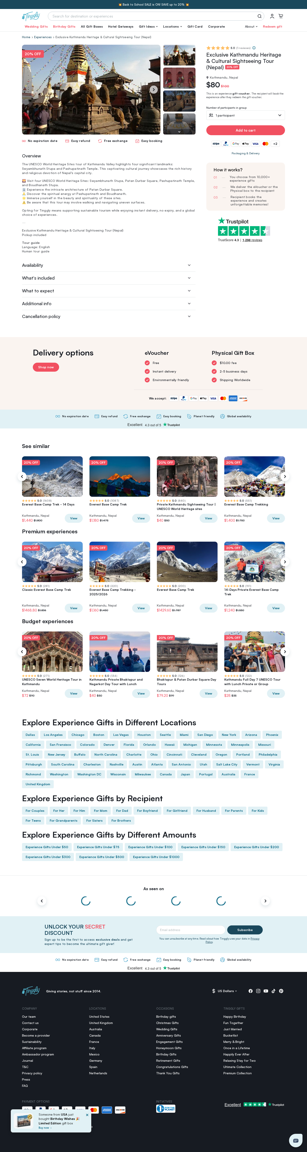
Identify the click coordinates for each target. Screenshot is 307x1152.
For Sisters (94, 820)
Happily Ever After (236, 1054)
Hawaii (169, 744)
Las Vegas (121, 735)
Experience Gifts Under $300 (48, 857)
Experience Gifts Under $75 (98, 847)
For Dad (122, 810)
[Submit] (260, 16)
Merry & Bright (233, 1042)
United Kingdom (38, 784)
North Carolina (105, 754)
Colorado (87, 744)
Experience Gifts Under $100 (150, 847)
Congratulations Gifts (172, 1067)
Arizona (251, 735)
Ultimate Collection (237, 1067)
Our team (29, 1016)
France (249, 774)
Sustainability (32, 1042)
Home (26, 37)
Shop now (46, 367)
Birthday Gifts (64, 26)
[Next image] (179, 132)
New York (229, 735)
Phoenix (272, 735)
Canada (166, 774)
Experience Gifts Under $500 (101, 857)
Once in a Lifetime (236, 1048)
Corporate (216, 26)
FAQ (25, 1086)
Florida (129, 744)
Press (26, 1079)
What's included (38, 278)
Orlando (149, 744)
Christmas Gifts (167, 1023)
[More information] (254, 47)
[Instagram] (258, 991)
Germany (95, 1060)
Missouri (264, 744)
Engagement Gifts (169, 1042)
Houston (144, 735)
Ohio (154, 754)
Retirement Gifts (168, 1060)
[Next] (154, 90)
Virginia (274, 764)
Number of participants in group (226, 107)
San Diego (205, 735)
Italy (92, 1048)
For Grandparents (63, 820)
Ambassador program (38, 1054)
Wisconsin (118, 774)
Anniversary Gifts (168, 1035)
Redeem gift (272, 26)
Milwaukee (143, 774)
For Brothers (121, 820)
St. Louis (32, 754)
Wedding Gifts (36, 26)
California (33, 744)
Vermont (253, 764)
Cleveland (199, 754)
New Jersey (56, 754)
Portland (243, 754)
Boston (98, 735)
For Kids (258, 810)
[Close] (87, 1122)
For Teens (33, 820)
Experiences (43, 37)
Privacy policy (32, 1073)
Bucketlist (230, 1035)
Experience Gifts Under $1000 (156, 857)
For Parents (234, 810)
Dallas (30, 735)
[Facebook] (250, 991)
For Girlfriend (177, 810)
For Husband (206, 810)
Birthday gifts (166, 1016)
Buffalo (79, 754)
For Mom (100, 810)
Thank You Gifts (168, 1073)
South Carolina (62, 764)
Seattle (165, 735)
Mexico (94, 1054)
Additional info (36, 303)
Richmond (33, 774)
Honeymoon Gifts (169, 1048)
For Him (79, 810)
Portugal (206, 774)
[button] (148, 26)
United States (99, 1016)
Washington (59, 774)
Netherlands (98, 1073)
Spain (93, 1067)
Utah (203, 764)
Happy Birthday (234, 1016)
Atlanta (157, 764)
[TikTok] (273, 991)
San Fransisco (60, 744)
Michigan (190, 744)
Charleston (92, 764)
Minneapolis (240, 744)
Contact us (30, 1023)
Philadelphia (268, 754)
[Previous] (22, 476)
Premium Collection (237, 1073)
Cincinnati (174, 754)
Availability (32, 265)
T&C (25, 1067)
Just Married (232, 1029)
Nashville (116, 764)
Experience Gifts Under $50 (47, 847)
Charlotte (133, 754)
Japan (185, 774)
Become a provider (36, 1035)
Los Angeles (53, 735)
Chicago (77, 735)
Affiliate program (34, 1048)
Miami (184, 735)
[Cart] (280, 16)
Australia (228, 774)
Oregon (221, 754)
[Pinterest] (281, 991)
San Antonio (181, 764)
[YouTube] (266, 991)
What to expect (38, 291)
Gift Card (195, 26)
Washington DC (89, 774)
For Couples (35, 810)
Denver (109, 744)
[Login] (272, 16)
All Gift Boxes (92, 26)
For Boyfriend (147, 810)
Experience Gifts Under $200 (256, 847)
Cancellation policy (41, 316)
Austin (137, 764)
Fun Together (233, 1023)
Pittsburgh (34, 764)
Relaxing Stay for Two (239, 1060)
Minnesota (214, 744)
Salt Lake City (226, 764)
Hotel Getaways (120, 26)
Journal (27, 1060)
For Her (59, 810)
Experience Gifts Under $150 (203, 847)
